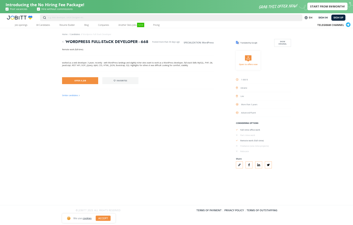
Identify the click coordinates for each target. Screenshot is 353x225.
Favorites (122, 80)
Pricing (156, 24)
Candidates (75, 34)
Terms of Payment (209, 210)
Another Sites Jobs (130, 24)
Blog (86, 24)
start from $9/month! (327, 6)
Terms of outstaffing (262, 210)
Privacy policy (234, 210)
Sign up (338, 17)
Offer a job (80, 80)
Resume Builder (67, 24)
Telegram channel (330, 25)
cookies (87, 218)
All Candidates (43, 24)
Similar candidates (70, 95)
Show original (282, 42)
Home (65, 34)
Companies (104, 24)
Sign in (323, 17)
